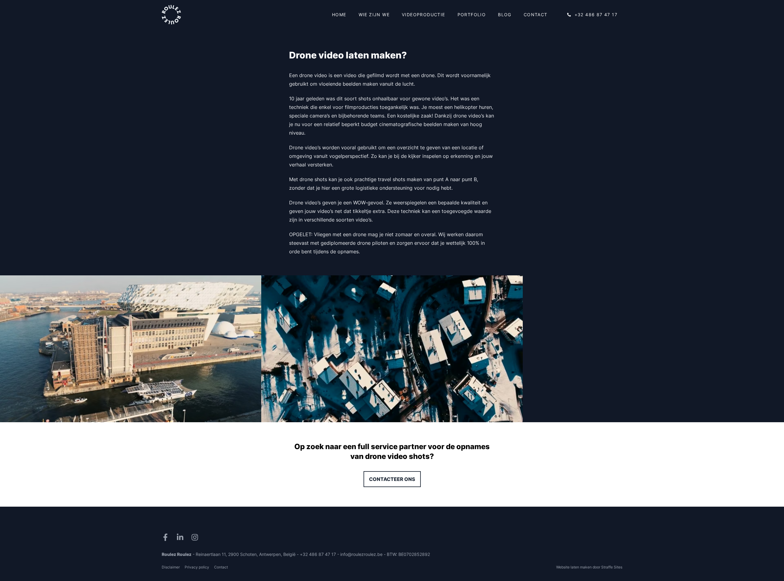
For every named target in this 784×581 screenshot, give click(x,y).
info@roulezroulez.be (361, 554)
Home (339, 14)
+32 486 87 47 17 (596, 14)
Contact (536, 14)
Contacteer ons (392, 479)
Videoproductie (423, 14)
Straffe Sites (611, 567)
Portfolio (472, 14)
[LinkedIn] (181, 537)
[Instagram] (196, 537)
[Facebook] (167, 537)
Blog (504, 14)
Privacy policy (197, 567)
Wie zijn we (374, 14)
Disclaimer (171, 567)
